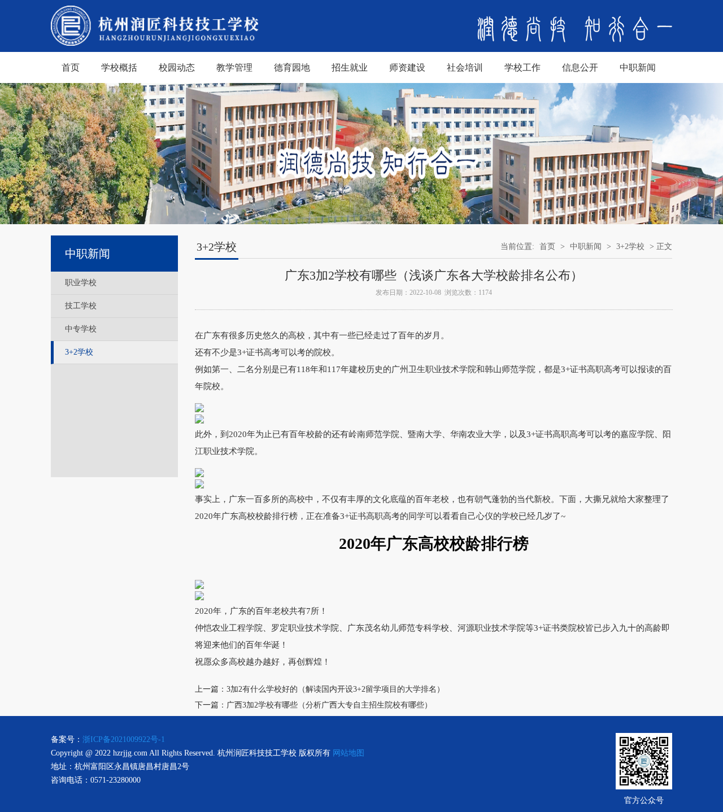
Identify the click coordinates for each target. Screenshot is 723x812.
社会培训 (465, 67)
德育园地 (292, 67)
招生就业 (350, 67)
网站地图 (348, 753)
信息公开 (580, 67)
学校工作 (522, 67)
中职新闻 (638, 67)
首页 (71, 67)
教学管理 (234, 67)
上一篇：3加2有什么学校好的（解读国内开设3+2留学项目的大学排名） (320, 689)
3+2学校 (79, 352)
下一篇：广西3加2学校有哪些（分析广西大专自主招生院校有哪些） (313, 705)
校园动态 (177, 67)
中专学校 (81, 329)
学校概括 (119, 67)
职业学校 (81, 282)
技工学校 (81, 306)
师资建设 (407, 67)
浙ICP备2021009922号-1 (123, 739)
